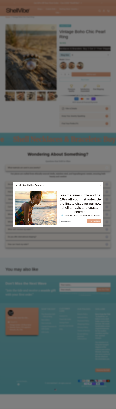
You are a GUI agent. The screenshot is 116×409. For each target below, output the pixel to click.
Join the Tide (94, 221)
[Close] (100, 185)
